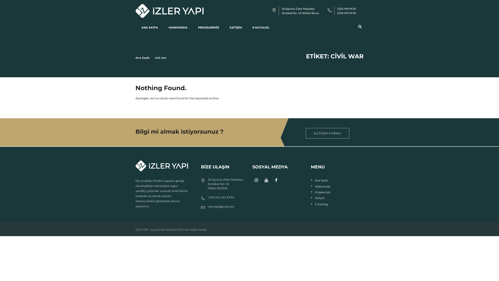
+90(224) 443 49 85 (221, 197)
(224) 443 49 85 (346, 13)
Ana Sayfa (142, 58)
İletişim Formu (327, 133)
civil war (160, 58)
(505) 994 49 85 (346, 8)
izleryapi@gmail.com (221, 206)
